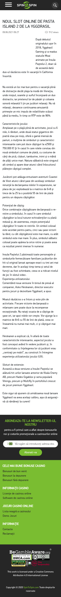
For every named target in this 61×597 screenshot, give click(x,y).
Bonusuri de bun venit (15, 471)
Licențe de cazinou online (17, 493)
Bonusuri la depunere (14, 475)
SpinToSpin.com (31, 587)
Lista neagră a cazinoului (17, 511)
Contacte (8, 529)
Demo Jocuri (10, 515)
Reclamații (9, 533)
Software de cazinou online (18, 498)
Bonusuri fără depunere (15, 480)
